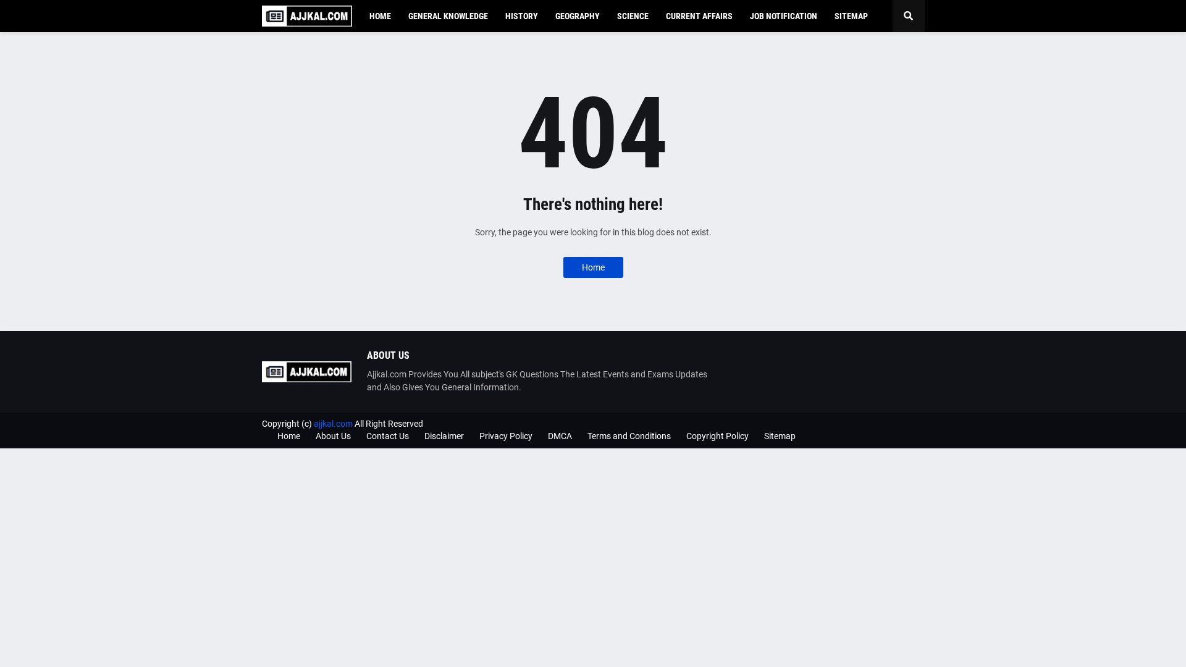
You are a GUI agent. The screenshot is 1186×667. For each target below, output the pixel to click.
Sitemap (780, 436)
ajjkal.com (333, 424)
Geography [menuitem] (577, 16)
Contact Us (387, 436)
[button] (909, 16)
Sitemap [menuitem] (851, 16)
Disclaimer (444, 436)
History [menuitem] (521, 16)
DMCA (560, 436)
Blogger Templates (889, 424)
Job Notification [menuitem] (783, 16)
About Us (333, 436)
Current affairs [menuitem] (699, 16)
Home (593, 267)
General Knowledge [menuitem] (448, 16)
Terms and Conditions (629, 436)
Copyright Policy (717, 436)
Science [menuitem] (633, 16)
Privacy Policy (505, 436)
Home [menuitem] (380, 16)
